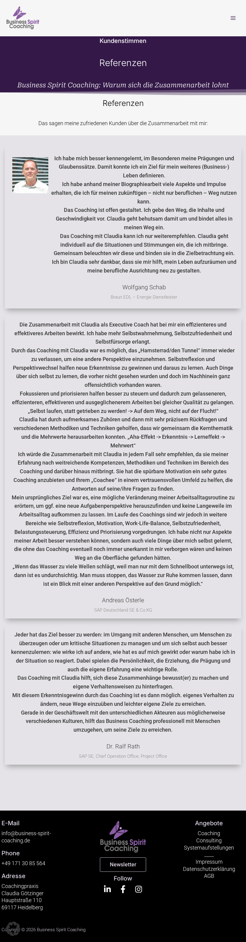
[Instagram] (138, 889)
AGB (209, 876)
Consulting (209, 840)
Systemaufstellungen (209, 847)
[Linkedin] (107, 889)
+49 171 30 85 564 (23, 863)
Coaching (209, 833)
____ (209, 854)
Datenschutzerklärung (209, 869)
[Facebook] (123, 889)
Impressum (209, 862)
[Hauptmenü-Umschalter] (233, 18)
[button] (13, 929)
